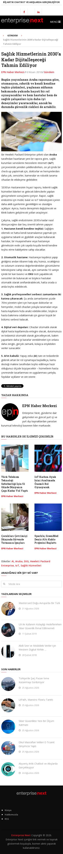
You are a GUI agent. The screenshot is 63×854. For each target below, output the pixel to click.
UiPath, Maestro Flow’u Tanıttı (36, 699)
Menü (54, 21)
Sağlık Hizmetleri (31, 565)
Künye (8, 810)
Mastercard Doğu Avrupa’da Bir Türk (39, 603)
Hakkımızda (11, 814)
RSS (7, 818)
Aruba (19, 561)
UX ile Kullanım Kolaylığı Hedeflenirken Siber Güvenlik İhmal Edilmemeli (40, 626)
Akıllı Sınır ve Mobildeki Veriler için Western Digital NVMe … (37, 647)
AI (13, 561)
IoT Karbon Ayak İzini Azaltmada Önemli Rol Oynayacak (45, 482)
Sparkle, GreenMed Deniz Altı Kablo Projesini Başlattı (46, 539)
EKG (26, 561)
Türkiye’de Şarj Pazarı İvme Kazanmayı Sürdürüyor (34, 680)
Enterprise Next (21, 835)
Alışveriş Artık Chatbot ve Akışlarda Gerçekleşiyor (38, 765)
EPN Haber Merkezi (12, 72)
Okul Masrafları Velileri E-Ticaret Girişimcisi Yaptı (37, 744)
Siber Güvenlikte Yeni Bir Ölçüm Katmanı (36, 722)
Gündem (49, 72)
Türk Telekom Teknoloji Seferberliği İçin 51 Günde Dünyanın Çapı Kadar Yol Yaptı (14, 483)
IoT (17, 565)
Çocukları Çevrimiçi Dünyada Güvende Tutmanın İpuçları (14, 539)
